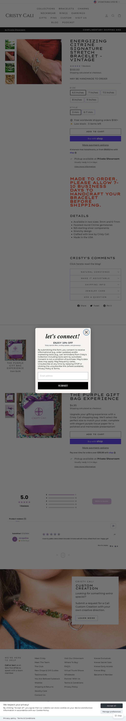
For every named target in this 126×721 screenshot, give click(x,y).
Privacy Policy (44, 368)
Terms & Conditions (26, 718)
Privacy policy (9, 718)
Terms (57, 368)
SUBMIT (63, 385)
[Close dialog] (86, 332)
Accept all (111, 706)
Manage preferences (111, 712)
